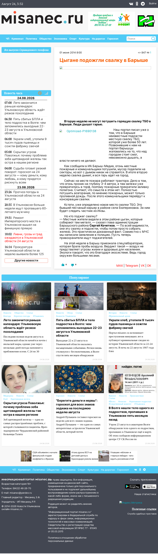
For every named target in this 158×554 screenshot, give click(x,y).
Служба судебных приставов (141, 513)
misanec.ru (16, 509)
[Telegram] (143, 4)
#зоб (5, 399)
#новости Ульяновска (66, 316)
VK (143, 265)
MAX (119, 265)
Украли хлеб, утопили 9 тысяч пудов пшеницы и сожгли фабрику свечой (131, 324)
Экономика (60, 38)
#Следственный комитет (120, 404)
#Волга (112, 401)
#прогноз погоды (22, 316)
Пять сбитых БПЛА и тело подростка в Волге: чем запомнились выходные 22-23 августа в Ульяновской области (79, 327)
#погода (7, 316)
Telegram (131, 265)
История (112, 313)
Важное (112, 396)
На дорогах (98, 38)
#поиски (122, 401)
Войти (152, 3)
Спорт (73, 38)
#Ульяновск (38, 316)
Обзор (70, 313)
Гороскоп (112, 38)
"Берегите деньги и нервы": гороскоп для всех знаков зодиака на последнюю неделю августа (77, 406)
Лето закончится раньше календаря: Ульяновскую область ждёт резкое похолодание (22, 326)
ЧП (7, 38)
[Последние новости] (40, 93)
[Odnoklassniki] (137, 4)
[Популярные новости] (46, 93)
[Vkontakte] (131, 4)
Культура (84, 38)
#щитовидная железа (20, 399)
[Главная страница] (44, 16)
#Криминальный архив (119, 316)
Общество (45, 38)
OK (149, 265)
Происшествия (136, 396)
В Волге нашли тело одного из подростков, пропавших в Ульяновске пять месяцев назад (131, 413)
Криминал (17, 38)
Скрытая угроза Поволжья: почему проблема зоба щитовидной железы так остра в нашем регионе (23, 408)
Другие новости (26, 260)
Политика (31, 38)
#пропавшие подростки (140, 401)
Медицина (8, 396)
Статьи (30, 313)
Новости (7, 313)
